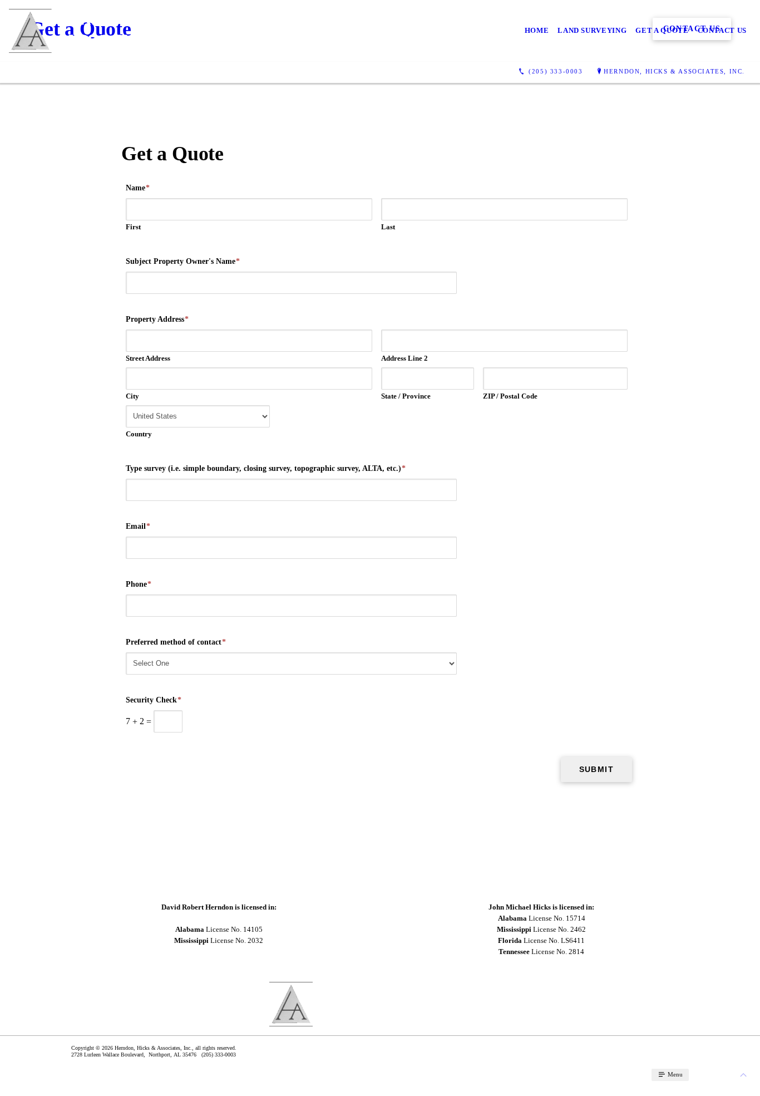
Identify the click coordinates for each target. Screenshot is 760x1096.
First (133, 227)
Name (138, 188)
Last (388, 227)
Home (537, 30)
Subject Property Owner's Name (183, 261)
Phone (138, 584)
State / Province (406, 396)
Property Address (157, 319)
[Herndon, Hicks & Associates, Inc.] (117, 31)
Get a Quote (661, 30)
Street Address (148, 358)
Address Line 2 (404, 358)
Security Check (153, 700)
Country (139, 434)
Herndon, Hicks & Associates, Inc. (674, 71)
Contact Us (722, 30)
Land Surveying (591, 30)
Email (138, 526)
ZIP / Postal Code (510, 396)
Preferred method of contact (176, 642)
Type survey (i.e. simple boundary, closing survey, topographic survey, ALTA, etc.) (266, 468)
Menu (674, 1074)
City (132, 396)
